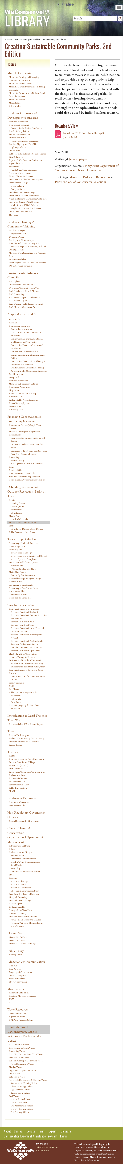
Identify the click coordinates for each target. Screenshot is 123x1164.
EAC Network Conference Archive (24, 307)
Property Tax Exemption (19, 735)
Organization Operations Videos (22, 1070)
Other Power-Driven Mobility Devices (27, 528)
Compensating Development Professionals (27, 479)
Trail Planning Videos (20, 1112)
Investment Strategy (19, 881)
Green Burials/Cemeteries (20, 597)
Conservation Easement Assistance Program (30, 1136)
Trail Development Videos (22, 1108)
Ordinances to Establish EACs (21, 284)
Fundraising (14, 457)
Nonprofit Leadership (18, 897)
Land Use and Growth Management (24, 243)
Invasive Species (15, 549)
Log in (63, 1136)
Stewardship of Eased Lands (21, 584)
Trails (11, 525)
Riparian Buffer (15, 581)
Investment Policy (18, 884)
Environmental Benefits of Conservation (26, 660)
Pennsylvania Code (17, 781)
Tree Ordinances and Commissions (24, 195)
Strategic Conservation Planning (22, 393)
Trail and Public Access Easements (23, 399)
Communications (16, 855)
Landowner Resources (21, 798)
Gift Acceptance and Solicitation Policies (26, 463)
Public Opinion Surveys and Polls (23, 692)
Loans (11, 466)
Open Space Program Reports (23, 454)
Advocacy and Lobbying (19, 845)
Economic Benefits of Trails (22, 624)
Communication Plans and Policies (25, 871)
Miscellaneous (16, 989)
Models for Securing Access (20, 83)
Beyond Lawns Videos (20, 1092)
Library (16, 39)
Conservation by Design (19, 124)
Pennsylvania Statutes (18, 778)
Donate (31, 1131)
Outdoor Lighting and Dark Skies (23, 144)
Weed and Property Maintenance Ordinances (28, 198)
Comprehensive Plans (18, 233)
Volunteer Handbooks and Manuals (26, 919)
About (7, 1131)
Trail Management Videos (22, 1105)
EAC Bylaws (14, 281)
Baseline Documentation (21, 329)
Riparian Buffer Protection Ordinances (25, 160)
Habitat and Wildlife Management (24, 562)
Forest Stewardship (17, 591)
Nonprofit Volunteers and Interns (23, 916)
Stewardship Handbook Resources (23, 543)
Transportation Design (18, 182)
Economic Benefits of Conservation (24, 608)
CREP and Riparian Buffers (21, 1019)
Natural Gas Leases (17, 940)
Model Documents (19, 73)
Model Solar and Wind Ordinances (25, 205)
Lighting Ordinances (19, 147)
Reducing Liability (17, 906)
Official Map (14, 150)
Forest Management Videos (22, 1063)
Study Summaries (16, 682)
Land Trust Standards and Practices (24, 893)
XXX (11, 999)
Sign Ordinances (16, 163)
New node (13, 214)
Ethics (11, 874)
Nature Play (14, 516)
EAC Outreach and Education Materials (26, 303)
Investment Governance (21, 887)
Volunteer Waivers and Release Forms (26, 922)
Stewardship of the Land (22, 539)
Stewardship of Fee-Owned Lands (23, 588)
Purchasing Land (16, 409)
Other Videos (14, 1073)
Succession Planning (17, 913)
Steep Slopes (14, 166)
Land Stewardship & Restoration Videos (26, 1060)
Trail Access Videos (19, 1102)
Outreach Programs (17, 975)
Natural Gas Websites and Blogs (22, 943)
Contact (19, 1131)
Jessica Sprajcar (78, 159)
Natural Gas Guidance (18, 937)
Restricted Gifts (15, 470)
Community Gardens (18, 594)
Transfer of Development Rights (22, 192)
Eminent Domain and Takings (22, 762)
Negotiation (14, 390)
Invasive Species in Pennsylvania (24, 559)
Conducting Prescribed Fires (24, 568)
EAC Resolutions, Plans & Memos (23, 291)
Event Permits (16, 509)
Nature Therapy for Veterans (23, 657)
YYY (11, 1002)
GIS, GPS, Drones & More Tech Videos (26, 1054)
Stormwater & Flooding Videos (24, 1083)
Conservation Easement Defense (24, 351)
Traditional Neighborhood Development (26, 179)
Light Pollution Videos (20, 1089)
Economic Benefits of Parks (22, 621)
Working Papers (15, 954)
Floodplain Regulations (19, 131)
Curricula (13, 965)
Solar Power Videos (17, 1076)
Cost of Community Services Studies (26, 647)
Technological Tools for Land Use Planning (27, 262)
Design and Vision (16, 236)
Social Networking (17, 978)
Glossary (66, 1131)
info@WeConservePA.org (47, 1147)
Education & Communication (26, 962)
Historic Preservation (18, 137)
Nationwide (16, 698)
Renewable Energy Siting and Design (25, 578)
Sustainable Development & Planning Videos (28, 1079)
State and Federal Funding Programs (24, 476)
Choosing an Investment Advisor (25, 890)
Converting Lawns (17, 546)
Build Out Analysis (17, 230)
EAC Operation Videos (19, 1044)
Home (8, 39)
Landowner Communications (23, 858)
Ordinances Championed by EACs (24, 287)
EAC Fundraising (16, 294)
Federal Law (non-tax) (18, 765)
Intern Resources (18, 926)
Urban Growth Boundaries (20, 265)
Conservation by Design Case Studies (26, 128)
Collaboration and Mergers (20, 852)
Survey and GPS (16, 396)
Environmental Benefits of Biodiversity (27, 663)
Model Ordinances (17, 99)
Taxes (10, 731)
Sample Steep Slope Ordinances (24, 169)
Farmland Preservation (18, 121)
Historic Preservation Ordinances (24, 140)
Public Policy (15, 951)
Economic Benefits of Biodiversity (25, 612)
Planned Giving (17, 460)
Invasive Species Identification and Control (29, 555)
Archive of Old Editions (19, 992)
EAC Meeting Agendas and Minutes (24, 297)
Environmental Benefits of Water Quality (28, 666)
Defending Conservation (23, 487)
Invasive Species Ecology (21, 552)
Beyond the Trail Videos (21, 1099)
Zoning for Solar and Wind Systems (24, 201)
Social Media (16, 865)
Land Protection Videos (19, 1057)
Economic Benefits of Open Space (25, 650)
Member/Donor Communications (25, 861)
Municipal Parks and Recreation (22, 522)
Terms (42, 1131)
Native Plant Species (17, 572)
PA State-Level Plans (17, 259)
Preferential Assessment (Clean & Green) (26, 738)
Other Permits (16, 512)
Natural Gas (15, 933)
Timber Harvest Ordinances (21, 176)
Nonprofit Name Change (20, 900)
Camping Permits (18, 506)
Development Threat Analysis (21, 240)
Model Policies (15, 102)
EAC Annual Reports (18, 300)
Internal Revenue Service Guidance (24, 741)
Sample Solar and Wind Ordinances (26, 208)
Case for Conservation (21, 605)
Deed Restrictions (16, 374)
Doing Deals (14, 377)
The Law (13, 752)
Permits (12, 499)
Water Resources (18, 1009)
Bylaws (12, 848)
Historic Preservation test (19, 134)
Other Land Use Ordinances (21, 211)
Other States (16, 702)
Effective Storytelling (18, 981)
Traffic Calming (17, 185)
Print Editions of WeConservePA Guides (22, 1029)
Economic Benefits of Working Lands (26, 640)
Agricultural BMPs (17, 1016)
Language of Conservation (20, 972)
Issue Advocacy (15, 968)
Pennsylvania (16, 695)
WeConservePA (42, 1150)
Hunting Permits (18, 503)
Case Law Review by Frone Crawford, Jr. (26, 758)
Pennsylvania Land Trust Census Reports (26, 724)
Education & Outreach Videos (22, 1047)
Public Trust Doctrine (18, 787)
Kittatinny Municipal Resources (22, 995)
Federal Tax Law (16, 744)
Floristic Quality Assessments (23, 575)
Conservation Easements (19, 325)
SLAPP (12, 791)
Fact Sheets (14, 689)
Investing (13, 877)
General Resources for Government (24, 821)
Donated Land (15, 406)
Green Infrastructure (17, 1013)
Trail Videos (14, 1096)
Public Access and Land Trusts (22, 532)
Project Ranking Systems (19, 403)
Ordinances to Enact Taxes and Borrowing (29, 450)
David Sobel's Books (19, 519)
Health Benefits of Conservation (23, 653)
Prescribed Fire (17, 565)
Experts (53, 1131)
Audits (12, 755)
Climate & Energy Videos (22, 1086)
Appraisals (13, 322)
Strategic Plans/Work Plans (20, 910)
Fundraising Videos (17, 1051)
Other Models (15, 105)
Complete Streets (18, 189)
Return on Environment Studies (24, 644)
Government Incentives (19, 802)
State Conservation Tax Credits (22, 473)
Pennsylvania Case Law (19, 784)
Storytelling (15, 868)
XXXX (12, 685)
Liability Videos (15, 1067)
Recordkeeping (15, 903)
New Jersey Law (16, 768)
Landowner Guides (17, 805)
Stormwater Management (20, 173)
